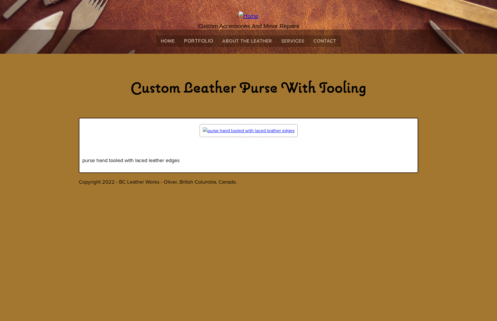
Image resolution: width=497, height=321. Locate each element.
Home (168, 41)
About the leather (247, 41)
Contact (325, 41)
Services (292, 41)
